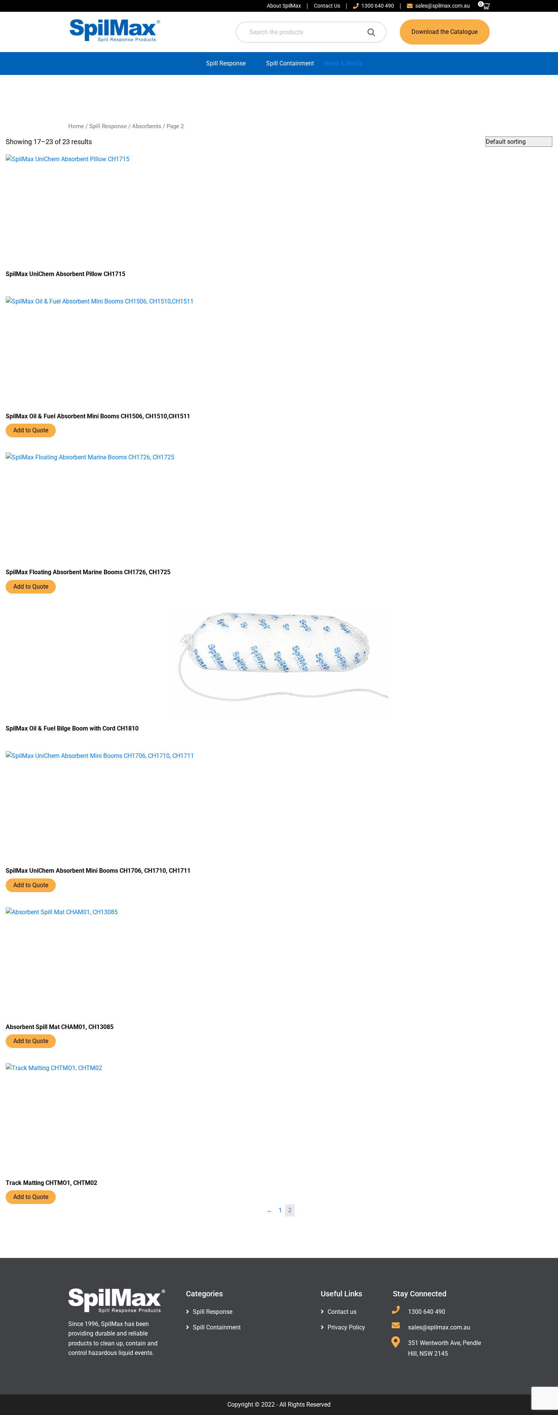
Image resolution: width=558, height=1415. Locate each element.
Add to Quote (30, 430)
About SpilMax (284, 6)
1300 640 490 (377, 6)
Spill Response (226, 63)
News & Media (343, 63)
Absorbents (146, 126)
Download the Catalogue (444, 31)
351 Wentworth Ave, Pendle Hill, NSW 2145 (444, 1348)
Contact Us (327, 6)
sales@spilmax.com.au (442, 6)
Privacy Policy (346, 1327)
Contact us (342, 1311)
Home (76, 126)
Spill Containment (290, 63)
